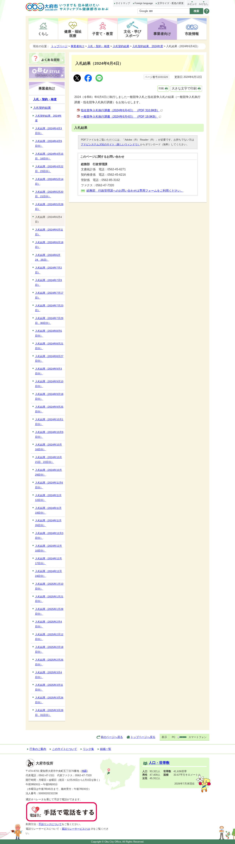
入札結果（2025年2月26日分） (49, 662)
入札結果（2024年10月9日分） (49, 434)
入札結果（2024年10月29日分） (48, 472)
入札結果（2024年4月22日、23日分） (49, 169)
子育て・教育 (102, 34)
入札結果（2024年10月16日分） (48, 447)
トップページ (59, 46)
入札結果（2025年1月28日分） (49, 611)
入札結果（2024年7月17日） (49, 295)
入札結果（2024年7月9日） (48, 282)
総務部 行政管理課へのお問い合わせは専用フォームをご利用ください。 (134, 190)
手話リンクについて (50, 824)
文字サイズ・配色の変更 (170, 3)
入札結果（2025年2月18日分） (49, 649)
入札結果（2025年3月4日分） (48, 675)
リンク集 (88, 748)
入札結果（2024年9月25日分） (49, 409)
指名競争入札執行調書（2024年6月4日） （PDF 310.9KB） (120, 110)
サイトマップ (123, 3)
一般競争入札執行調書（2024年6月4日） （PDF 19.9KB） (119, 116)
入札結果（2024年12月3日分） (49, 535)
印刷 (161, 88)
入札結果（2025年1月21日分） (49, 599)
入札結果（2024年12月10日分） (48, 548)
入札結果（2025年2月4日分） (48, 624)
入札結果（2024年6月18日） (49, 245)
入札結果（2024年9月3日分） (48, 371)
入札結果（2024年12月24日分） (48, 573)
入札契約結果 (121, 46)
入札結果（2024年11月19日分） (48, 510)
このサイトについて (64, 748)
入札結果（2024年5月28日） (49, 207)
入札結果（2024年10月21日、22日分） (48, 460)
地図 (84, 771)
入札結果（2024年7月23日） (49, 308)
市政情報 (192, 34)
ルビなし (203, 4)
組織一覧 (105, 748)
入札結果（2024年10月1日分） (49, 422)
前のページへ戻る (112, 737)
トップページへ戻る (143, 737)
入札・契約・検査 (99, 46)
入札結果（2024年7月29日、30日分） (49, 320)
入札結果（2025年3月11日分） (49, 687)
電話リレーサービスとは (76, 828)
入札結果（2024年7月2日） (48, 270)
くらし (43, 34)
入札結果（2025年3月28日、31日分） (49, 712)
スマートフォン (198, 737)
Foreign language (144, 3)
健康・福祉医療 (73, 33)
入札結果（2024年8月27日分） (49, 358)
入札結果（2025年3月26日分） (49, 700)
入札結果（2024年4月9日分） (48, 143)
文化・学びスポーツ (132, 33)
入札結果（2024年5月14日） (49, 181)
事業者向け (162, 34)
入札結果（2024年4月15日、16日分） (49, 156)
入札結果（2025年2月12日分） (49, 637)
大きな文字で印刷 (184, 88)
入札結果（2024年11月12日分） (48, 498)
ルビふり (192, 4)
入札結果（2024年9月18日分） (49, 396)
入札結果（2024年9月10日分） (49, 384)
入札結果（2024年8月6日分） (48, 333)
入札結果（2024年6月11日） (49, 232)
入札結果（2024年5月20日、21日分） (49, 194)
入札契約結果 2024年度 (147, 46)
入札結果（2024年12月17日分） (48, 561)
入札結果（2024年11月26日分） (48, 523)
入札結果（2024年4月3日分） (48, 131)
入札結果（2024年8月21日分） (49, 346)
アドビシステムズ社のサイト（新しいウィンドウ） (110, 144)
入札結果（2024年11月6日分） (49, 485)
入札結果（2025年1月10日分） (49, 586)
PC (173, 737)
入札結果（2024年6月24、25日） (47, 257)
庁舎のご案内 (38, 748)
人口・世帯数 (159, 763)
